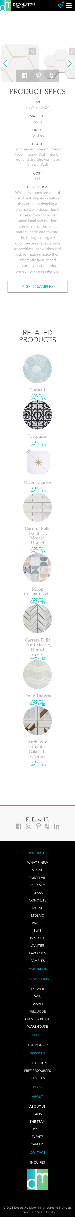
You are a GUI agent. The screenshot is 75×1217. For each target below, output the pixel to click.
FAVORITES (37, 953)
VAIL (37, 996)
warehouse (37, 1026)
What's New (37, 862)
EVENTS (37, 1136)
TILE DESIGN (37, 1063)
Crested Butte (37, 1019)
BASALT (38, 1004)
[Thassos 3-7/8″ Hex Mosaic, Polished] (20, 63)
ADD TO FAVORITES (38, 397)
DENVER (37, 989)
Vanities (38, 945)
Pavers (37, 923)
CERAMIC (37, 885)
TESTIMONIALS (37, 1045)
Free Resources (37, 1070)
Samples (37, 960)
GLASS (37, 893)
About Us (37, 1106)
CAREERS (38, 1144)
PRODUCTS (37, 853)
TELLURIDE (37, 1011)
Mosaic (37, 915)
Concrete (37, 900)
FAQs (37, 1114)
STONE (37, 870)
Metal (37, 908)
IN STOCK (37, 938)
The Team (38, 1121)
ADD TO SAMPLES (37, 286)
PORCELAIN (37, 878)
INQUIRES (37, 1162)
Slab (37, 930)
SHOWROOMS (37, 979)
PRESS (37, 1129)
